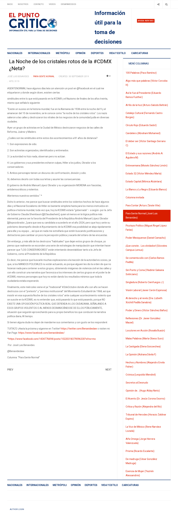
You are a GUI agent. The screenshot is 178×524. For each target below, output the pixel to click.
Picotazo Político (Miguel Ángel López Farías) (146, 228)
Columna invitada (135, 197)
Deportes (97, 53)
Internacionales (39, 53)
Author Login (17, 509)
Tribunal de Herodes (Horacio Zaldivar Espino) (146, 417)
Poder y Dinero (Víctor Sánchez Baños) (147, 310)
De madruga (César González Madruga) (141, 461)
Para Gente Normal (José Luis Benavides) (141, 216)
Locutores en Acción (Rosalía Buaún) (145, 330)
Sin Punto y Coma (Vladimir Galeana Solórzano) (145, 272)
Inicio (10, 4)
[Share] (158, 4)
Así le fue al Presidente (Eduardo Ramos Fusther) (143, 95)
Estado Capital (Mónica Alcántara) (144, 181)
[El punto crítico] (39, 22)
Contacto (39, 4)
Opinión (80, 53)
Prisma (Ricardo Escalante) (140, 451)
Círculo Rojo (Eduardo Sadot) (141, 125)
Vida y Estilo (117, 53)
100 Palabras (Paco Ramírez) (141, 73)
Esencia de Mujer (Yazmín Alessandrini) (140, 473)
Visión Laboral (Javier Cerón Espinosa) (146, 290)
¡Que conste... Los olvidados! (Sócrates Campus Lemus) (146, 248)
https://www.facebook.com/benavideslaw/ (41, 333)
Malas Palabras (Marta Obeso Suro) (145, 338)
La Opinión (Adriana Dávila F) (141, 354)
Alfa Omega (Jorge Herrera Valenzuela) (140, 441)
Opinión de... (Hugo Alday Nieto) (143, 391)
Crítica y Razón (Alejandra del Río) (144, 407)
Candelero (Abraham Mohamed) (143, 133)
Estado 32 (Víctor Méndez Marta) (143, 173)
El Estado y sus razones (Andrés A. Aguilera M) (144, 155)
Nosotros (23, 4)
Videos (52, 4)
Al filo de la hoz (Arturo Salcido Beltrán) (147, 105)
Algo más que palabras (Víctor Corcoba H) (146, 83)
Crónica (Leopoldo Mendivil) (141, 375)
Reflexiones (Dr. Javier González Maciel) (143, 320)
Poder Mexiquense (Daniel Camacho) (146, 238)
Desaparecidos (68, 4)
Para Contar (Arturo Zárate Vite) (143, 205)
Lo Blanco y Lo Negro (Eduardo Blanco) (146, 189)
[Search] (166, 4)
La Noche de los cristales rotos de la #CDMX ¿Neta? (60, 65)
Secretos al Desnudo (137, 383)
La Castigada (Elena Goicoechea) (143, 346)
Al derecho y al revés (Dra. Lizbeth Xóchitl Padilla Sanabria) (144, 300)
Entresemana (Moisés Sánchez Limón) (146, 165)
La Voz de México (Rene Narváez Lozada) (143, 429)
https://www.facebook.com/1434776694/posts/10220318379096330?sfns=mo (52, 339)
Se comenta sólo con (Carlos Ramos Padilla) (145, 260)
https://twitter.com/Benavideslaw (79, 329)
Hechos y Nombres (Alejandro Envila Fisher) (145, 365)
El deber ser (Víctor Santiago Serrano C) (146, 143)
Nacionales (14, 53)
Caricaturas (139, 53)
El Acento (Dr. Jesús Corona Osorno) (145, 399)
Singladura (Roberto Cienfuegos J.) (145, 282)
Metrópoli (63, 53)
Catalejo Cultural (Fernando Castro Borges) (144, 115)
